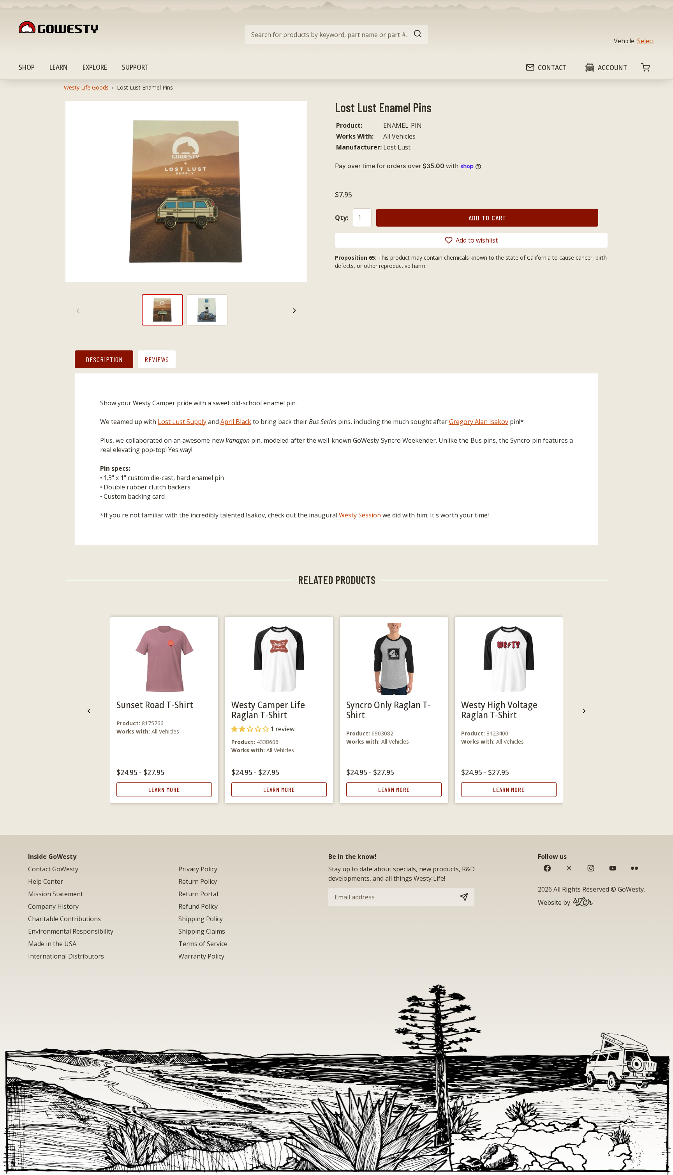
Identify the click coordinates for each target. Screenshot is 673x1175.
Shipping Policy (200, 919)
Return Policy (197, 881)
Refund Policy (198, 906)
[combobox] (336, 34)
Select (645, 41)
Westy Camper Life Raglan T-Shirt (268, 709)
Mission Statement (55, 894)
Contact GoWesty (53, 869)
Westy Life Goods (86, 87)
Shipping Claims (201, 931)
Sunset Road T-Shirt (154, 704)
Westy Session (360, 515)
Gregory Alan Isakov (478, 421)
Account (612, 67)
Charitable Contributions (64, 919)
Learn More (164, 789)
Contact (552, 67)
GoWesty (631, 889)
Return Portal (198, 894)
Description (104, 359)
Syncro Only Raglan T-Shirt (388, 709)
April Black (235, 421)
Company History (53, 906)
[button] (471, 240)
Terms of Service (202, 943)
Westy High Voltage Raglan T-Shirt (499, 709)
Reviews (156, 359)
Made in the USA (52, 943)
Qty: (341, 217)
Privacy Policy (197, 869)
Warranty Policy (201, 956)
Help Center (45, 881)
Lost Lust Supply (182, 421)
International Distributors (66, 956)
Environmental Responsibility (70, 931)
